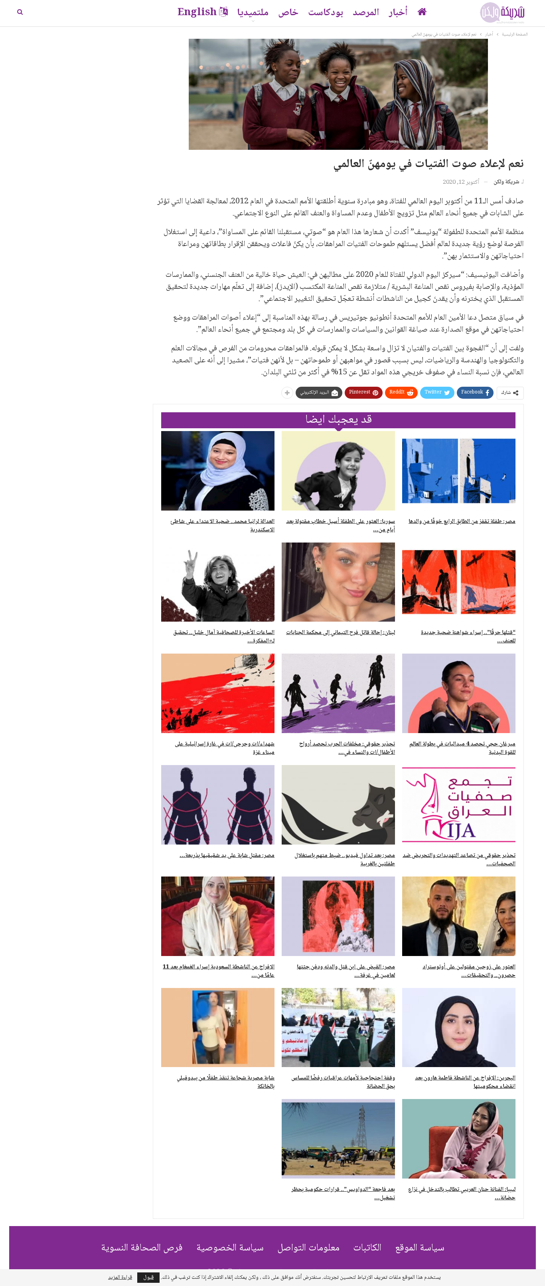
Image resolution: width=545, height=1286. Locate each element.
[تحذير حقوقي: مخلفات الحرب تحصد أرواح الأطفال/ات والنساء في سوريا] (338, 693)
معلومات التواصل (308, 1248)
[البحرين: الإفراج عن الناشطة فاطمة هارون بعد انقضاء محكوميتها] (458, 1027)
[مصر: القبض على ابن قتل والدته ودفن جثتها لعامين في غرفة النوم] (338, 916)
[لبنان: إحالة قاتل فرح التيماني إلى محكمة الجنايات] (338, 582)
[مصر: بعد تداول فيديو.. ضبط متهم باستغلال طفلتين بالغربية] (338, 805)
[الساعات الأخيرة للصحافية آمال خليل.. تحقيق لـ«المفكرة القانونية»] (217, 582)
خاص (288, 13)
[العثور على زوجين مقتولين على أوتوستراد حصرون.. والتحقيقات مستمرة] (458, 916)
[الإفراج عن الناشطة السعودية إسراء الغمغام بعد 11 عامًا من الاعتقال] (217, 916)
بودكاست (325, 13)
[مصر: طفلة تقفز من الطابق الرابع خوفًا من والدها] (458, 471)
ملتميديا (253, 13)
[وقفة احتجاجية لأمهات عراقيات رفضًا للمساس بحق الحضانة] (338, 1027)
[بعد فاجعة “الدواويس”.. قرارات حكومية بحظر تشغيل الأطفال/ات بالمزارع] (338, 1139)
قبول (148, 1277)
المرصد (366, 13)
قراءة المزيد (120, 1277)
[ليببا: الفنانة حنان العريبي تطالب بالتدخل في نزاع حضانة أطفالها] (458, 1139)
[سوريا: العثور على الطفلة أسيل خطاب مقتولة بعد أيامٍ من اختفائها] (338, 471)
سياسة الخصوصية (230, 1248)
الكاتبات (367, 1248)
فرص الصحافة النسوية (142, 1248)
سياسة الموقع (419, 1248)
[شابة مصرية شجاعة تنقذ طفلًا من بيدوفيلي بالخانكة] (217, 1027)
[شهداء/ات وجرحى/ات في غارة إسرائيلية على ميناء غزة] (217, 693)
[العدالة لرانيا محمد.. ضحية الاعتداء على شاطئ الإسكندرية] (217, 471)
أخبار (398, 13)
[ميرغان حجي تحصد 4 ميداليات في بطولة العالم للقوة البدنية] (458, 693)
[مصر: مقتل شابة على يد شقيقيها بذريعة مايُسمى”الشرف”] (217, 805)
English (197, 13)
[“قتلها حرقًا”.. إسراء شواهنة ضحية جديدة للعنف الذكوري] (458, 582)
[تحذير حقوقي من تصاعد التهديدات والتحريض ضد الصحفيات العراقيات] (458, 805)
